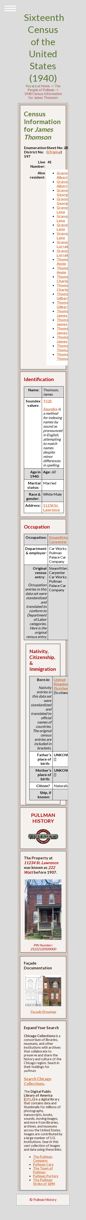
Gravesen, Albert (65, 175)
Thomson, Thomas (65, 347)
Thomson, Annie (65, 261)
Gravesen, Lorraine (65, 244)
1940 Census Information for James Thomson (43, 96)
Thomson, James (65, 313)
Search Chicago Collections (37, 1081)
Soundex (50, 409)
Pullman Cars (43, 1164)
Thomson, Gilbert (65, 296)
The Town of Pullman (43, 1170)
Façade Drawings (43, 1012)
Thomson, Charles (65, 278)
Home (45, 86)
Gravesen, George (65, 192)
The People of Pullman (44, 88)
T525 (47, 401)
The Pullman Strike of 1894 (44, 1182)
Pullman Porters (45, 1176)
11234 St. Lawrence (51, 507)
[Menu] (10, 8)
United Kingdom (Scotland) (62, 683)
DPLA (29, 1099)
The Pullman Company (43, 1159)
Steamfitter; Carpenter (59, 539)
